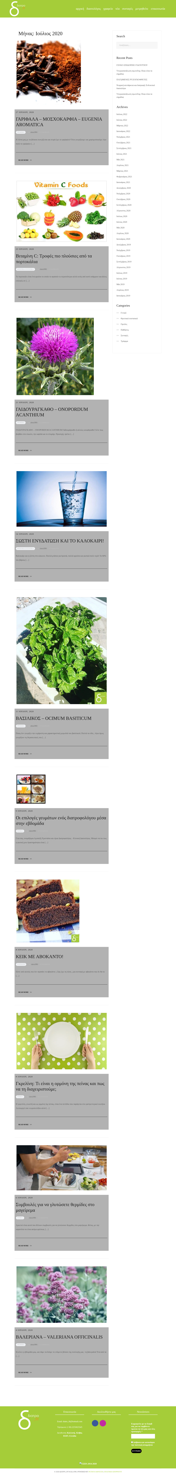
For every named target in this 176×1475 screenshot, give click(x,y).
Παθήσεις (125, 330)
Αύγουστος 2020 (123, 211)
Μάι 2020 (120, 228)
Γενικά (123, 313)
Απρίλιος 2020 (122, 233)
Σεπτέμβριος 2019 (123, 262)
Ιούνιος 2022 (121, 120)
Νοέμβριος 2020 (123, 194)
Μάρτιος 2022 (122, 125)
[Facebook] (95, 1423)
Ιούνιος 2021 (121, 154)
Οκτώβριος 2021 (123, 142)
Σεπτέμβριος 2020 (123, 205)
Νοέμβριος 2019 (123, 250)
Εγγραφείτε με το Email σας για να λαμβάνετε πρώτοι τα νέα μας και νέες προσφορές (143, 1428)
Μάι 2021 (120, 160)
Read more (25, 160)
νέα (117, 8)
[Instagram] (103, 1423)
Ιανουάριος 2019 (123, 296)
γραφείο (108, 8)
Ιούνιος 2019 (121, 279)
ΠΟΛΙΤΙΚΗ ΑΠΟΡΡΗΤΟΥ (113, 1472)
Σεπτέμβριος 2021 (123, 148)
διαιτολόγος (94, 8)
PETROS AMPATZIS (96, 1472)
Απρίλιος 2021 (122, 165)
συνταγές (127, 8)
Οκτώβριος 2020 (123, 199)
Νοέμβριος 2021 (123, 137)
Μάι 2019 (120, 284)
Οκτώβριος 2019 (123, 256)
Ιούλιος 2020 (121, 216)
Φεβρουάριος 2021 (124, 177)
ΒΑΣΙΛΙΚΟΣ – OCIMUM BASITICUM (53, 718)
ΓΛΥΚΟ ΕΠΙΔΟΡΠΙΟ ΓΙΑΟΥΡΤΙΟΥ (132, 65)
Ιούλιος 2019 (121, 273)
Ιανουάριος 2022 (123, 131)
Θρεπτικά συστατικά (129, 318)
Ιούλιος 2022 (121, 114)
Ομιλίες (124, 324)
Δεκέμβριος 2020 (123, 188)
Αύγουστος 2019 (123, 267)
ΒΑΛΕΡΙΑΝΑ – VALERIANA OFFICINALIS (59, 1337)
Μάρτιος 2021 (122, 171)
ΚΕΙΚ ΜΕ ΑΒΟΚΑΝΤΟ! (39, 956)
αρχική (80, 8)
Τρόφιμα (124, 341)
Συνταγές (124, 335)
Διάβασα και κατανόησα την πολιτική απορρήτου (143, 1443)
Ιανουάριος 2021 (123, 182)
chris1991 (33, 132)
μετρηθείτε (141, 8)
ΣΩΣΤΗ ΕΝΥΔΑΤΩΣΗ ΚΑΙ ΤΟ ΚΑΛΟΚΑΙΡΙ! (60, 540)
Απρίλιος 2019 (122, 290)
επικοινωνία (158, 8)
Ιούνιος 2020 (121, 222)
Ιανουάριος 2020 (123, 239)
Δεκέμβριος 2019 (123, 245)
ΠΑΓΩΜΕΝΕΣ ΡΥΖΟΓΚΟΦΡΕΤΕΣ (131, 79)
